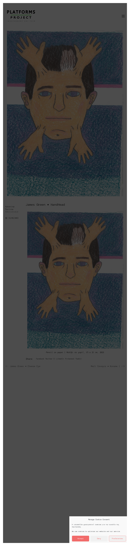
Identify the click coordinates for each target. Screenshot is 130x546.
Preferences (117, 539)
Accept (81, 539)
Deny (99, 539)
